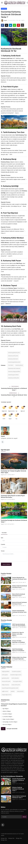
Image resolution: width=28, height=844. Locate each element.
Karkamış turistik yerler (13, 378)
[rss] (3, 825)
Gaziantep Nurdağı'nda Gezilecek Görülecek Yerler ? (14, 521)
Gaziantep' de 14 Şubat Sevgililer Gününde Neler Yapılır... (13, 471)
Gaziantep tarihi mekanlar (14, 368)
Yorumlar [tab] (4, 532)
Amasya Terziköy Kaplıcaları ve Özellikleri (18, 641)
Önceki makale (15, 386)
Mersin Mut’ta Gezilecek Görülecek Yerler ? (18, 594)
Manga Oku (4, 838)
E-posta (3, 544)
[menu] (2, 2)
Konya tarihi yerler (6, 681)
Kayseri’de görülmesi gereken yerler (10, 688)
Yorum (2, 551)
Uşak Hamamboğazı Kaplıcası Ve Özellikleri (18, 649)
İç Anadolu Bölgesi (7, 716)
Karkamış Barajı (19, 365)
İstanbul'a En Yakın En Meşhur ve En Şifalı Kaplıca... (18, 634)
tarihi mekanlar (15, 678)
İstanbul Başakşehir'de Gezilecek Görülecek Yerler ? (19, 579)
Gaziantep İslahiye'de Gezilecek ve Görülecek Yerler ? (14, 389)
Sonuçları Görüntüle (12, 728)
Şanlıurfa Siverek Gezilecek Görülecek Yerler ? (19, 603)
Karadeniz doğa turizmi (15, 674)
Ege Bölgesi (6, 708)
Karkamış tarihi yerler (13, 355)
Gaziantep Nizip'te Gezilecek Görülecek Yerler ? (14, 395)
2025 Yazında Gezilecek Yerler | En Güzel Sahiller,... (19, 625)
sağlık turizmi (5, 691)
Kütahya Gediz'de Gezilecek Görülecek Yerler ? (19, 586)
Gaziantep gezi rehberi (13, 374)
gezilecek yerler (5, 678)
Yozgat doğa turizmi (6, 694)
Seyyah (3, 436)
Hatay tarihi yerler (16, 684)
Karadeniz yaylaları (16, 671)
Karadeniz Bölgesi (7, 714)
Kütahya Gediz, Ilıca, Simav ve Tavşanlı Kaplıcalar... (19, 658)
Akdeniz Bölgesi (7, 711)
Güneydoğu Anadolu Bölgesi (10, 722)
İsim (2, 537)
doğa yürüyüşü (5, 684)
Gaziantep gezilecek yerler (14, 362)
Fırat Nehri (10, 365)
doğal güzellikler (5, 671)
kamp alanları (20, 691)
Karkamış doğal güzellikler (14, 371)
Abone (24, 817)
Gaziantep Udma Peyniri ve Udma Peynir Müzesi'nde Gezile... (13, 496)
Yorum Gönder (6, 564)
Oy (3, 728)
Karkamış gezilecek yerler (14, 352)
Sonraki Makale (13, 393)
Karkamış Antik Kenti (13, 359)
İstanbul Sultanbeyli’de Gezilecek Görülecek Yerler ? (19, 612)
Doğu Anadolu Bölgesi (8, 719)
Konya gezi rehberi (17, 681)
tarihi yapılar (5, 674)
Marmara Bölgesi (7, 724)
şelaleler (12, 691)
